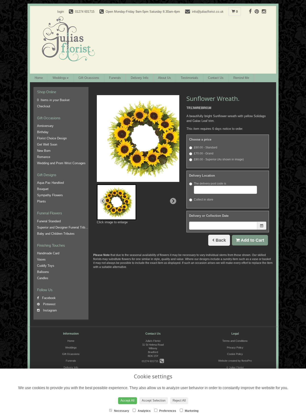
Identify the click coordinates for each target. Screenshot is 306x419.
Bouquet (43, 189)
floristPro (246, 360)
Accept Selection (153, 400)
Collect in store (203, 199)
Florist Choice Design (52, 138)
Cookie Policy (235, 354)
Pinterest (48, 304)
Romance (43, 157)
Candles (42, 278)
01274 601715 (151, 361)
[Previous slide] (103, 201)
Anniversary (45, 126)
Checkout (43, 106)
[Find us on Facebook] (252, 11)
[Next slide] (173, 201)
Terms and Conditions (235, 340)
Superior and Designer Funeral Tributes (64, 227)
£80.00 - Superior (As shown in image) (219, 159)
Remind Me (241, 78)
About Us (164, 78)
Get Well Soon (47, 144)
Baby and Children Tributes (56, 233)
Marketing (191, 411)
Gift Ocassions (88, 78)
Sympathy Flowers (50, 195)
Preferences (167, 411)
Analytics (144, 411)
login (60, 11)
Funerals (115, 78)
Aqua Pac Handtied (50, 183)
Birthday (43, 132)
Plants (41, 201)
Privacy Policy (235, 347)
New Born (43, 150)
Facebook (48, 298)
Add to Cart (252, 240)
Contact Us (216, 78)
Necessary (121, 411)
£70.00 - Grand (203, 153)
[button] (116, 202)
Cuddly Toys (45, 265)
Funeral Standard (49, 221)
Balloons (43, 272)
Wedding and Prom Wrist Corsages (61, 163)
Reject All (179, 400)
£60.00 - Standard (205, 147)
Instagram (49, 310)
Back (220, 240)
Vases (41, 259)
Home (39, 78)
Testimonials (189, 78)
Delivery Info (139, 78)
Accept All (127, 400)
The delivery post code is (210, 183)
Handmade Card (48, 253)
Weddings (59, 78)
